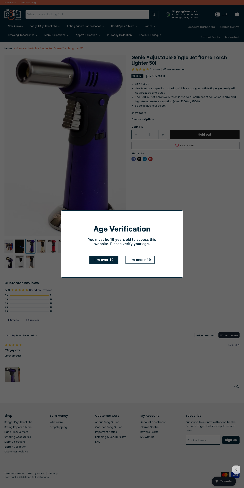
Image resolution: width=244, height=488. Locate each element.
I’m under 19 (140, 260)
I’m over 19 (103, 260)
